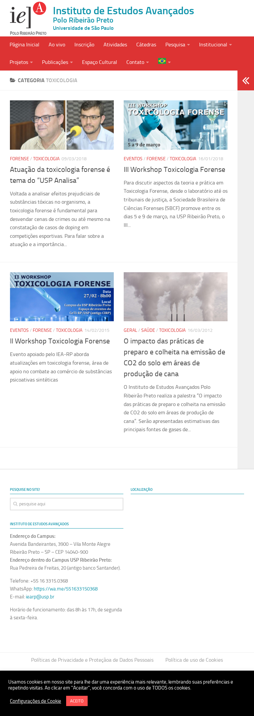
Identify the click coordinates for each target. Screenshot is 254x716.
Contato (135, 62)
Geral (130, 330)
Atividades (115, 44)
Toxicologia (46, 159)
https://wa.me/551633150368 (66, 589)
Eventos (133, 159)
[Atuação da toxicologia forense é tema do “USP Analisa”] (62, 124)
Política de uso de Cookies (194, 660)
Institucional (213, 44)
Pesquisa (175, 44)
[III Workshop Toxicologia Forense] (176, 124)
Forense (19, 159)
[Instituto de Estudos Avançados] (28, 18)
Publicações (55, 62)
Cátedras (146, 44)
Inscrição (84, 44)
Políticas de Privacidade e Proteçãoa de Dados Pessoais (92, 660)
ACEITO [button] (77, 700)
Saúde (148, 330)
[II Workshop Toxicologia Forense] (62, 296)
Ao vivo (57, 44)
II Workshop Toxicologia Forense (60, 341)
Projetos (19, 62)
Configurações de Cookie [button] (35, 701)
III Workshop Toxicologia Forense (174, 169)
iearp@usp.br (40, 597)
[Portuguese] (164, 62)
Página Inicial (24, 44)
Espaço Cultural (99, 62)
